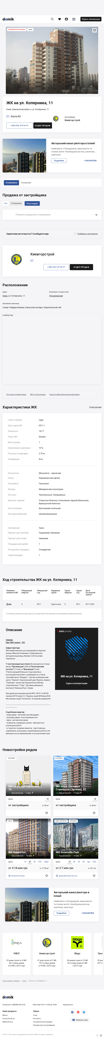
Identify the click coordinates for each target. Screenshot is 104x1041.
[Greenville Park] (75, 849)
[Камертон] (28, 849)
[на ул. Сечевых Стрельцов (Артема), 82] (75, 786)
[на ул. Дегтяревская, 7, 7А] (28, 786)
